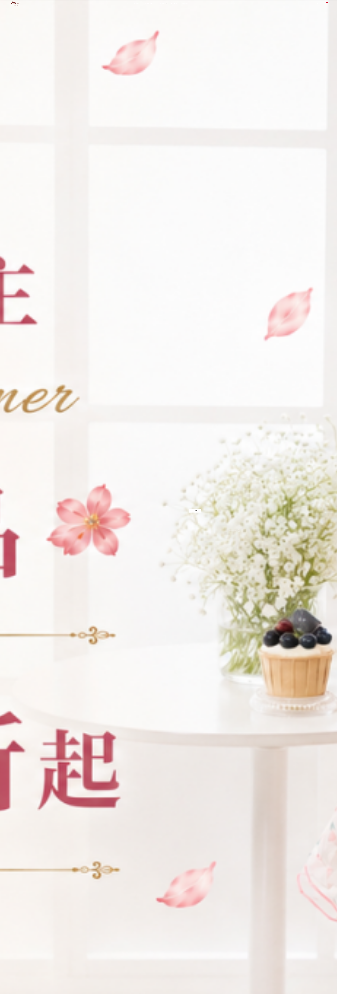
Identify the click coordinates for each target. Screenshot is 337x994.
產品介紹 (163, 3)
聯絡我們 (185, 3)
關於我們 (137, 3)
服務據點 (174, 3)
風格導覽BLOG (150, 3)
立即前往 (195, 510)
